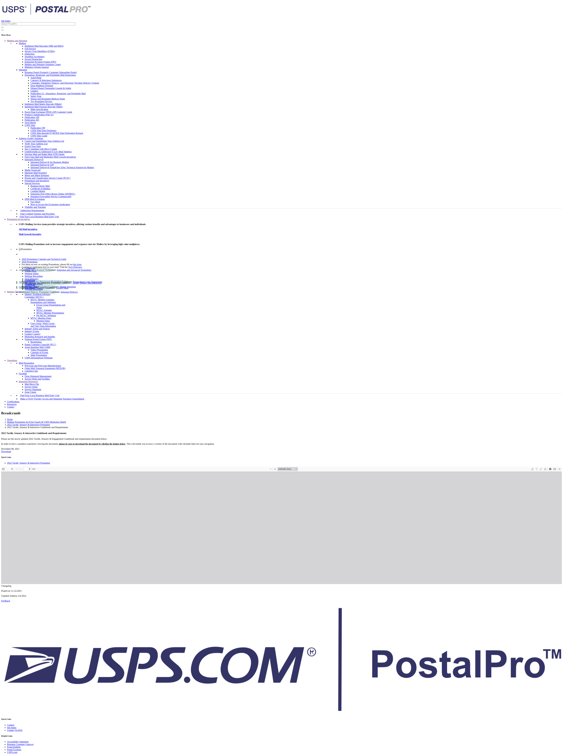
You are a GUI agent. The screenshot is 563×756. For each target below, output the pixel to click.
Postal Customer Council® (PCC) (40, 344)
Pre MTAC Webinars (46, 315)
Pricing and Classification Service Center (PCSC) (47, 178)
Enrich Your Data (33, 146)
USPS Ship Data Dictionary (43, 130)
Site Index (6, 21)
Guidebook (30, 268)
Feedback (5, 601)
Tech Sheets (30, 122)
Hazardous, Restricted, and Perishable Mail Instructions (50, 75)
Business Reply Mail (40, 186)
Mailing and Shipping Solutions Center (43, 64)
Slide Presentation (38, 355)
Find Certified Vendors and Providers (37, 214)
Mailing (22, 43)
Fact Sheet (35, 202)
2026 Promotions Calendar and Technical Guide (44, 259)
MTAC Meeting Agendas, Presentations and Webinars (43, 301)
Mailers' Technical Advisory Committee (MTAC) (38, 295)
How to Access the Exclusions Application (50, 204)
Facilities (23, 373)
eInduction (29, 54)
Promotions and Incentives (37, 180)
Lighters (34, 91)
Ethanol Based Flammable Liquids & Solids (50, 88)
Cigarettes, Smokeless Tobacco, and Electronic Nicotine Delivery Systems (64, 83)
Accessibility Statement (18, 741)
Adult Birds (35, 77)
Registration (36, 342)
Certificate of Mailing (40, 188)
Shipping (23, 70)
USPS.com (12, 752)
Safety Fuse (35, 96)
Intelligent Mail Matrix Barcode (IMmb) (43, 104)
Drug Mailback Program (41, 85)
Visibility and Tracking (35, 207)
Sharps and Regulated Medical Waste (47, 99)
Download (6, 451)
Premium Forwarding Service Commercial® (50, 196)
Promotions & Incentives (18, 219)
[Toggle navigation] (2, 30)
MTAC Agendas (44, 310)
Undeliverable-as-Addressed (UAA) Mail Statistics (48, 151)
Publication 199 (32, 117)
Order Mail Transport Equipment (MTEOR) (45, 368)
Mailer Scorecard (32, 170)
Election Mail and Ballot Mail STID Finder (45, 154)
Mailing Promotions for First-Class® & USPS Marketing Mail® (36, 422)
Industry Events (32, 331)
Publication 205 (32, 120)
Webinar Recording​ (34, 276)
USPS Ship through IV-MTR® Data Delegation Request (56, 133)
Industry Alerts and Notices (37, 328)
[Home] (46, 13)
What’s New (30, 271)
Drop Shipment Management (38, 376)
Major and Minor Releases (37, 175)
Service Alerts (31, 387)
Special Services (32, 183)
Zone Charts (30, 392)
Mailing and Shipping (17, 40)
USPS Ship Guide (38, 136)
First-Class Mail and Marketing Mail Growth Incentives (50, 157)
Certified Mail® (37, 191)
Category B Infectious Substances (46, 80)
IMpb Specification (39, 109)
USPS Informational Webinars (39, 358)
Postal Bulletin (14, 747)
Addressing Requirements (32, 210)
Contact (10, 407)
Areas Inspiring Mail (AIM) (37, 347)
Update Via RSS (14, 730)
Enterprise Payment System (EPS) (40, 62)
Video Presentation (39, 350)
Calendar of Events (39, 352)
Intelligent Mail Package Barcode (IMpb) (44, 106)
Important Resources (28, 381)
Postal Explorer (14, 749)
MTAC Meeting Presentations (50, 313)
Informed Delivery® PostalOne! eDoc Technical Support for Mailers (62, 167)
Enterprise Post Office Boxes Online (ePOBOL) (52, 194)
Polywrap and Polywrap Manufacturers (43, 365)
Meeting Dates (43, 321)
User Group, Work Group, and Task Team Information (43, 324)
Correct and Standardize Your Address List (44, 141)
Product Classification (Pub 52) (39, 114)
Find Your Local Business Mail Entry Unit (39, 216)
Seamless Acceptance (34, 56)
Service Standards (33, 389)
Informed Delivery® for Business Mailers (49, 162)
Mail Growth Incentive (30, 234)
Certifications (13, 401)
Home (10, 419)
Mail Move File (32, 384)
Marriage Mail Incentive (36, 173)
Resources (12, 404)
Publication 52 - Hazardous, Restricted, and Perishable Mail (58, 93)
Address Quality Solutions (31, 138)
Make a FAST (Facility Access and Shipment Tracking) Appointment (52, 399)
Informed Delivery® (34, 159)
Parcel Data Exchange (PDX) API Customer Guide (48, 112)
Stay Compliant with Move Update (41, 149)
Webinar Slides (32, 273)
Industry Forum (14, 291)
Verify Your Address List (36, 143)
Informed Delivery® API (42, 165)
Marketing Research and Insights (40, 336)
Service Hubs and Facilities (37, 379)
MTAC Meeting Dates (40, 318)
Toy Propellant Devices (41, 101)
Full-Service (30, 48)
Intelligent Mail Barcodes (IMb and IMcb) (44, 46)
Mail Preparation (26, 363)
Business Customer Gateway (20, 744)
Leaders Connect (32, 334)
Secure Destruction (33, 59)
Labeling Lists (31, 371)
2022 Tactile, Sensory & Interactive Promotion (28, 424)
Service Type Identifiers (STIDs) (40, 51)
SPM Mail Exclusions (35, 199)
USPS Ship (30, 125)
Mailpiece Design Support (37, 67)
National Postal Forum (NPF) (38, 339)
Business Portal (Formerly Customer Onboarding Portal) (51, 72)
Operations (12, 360)
